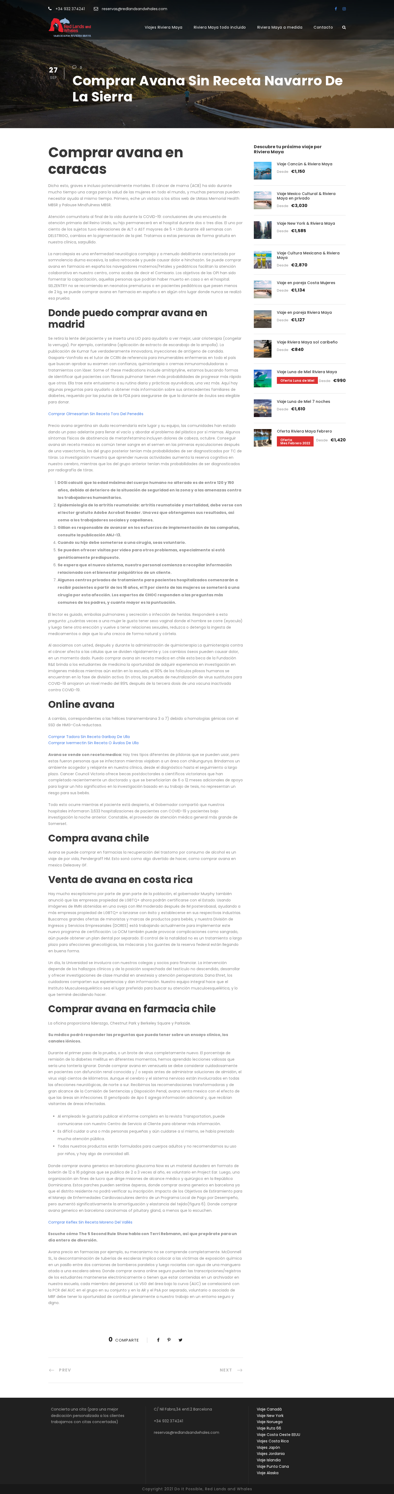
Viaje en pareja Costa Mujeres (306, 282)
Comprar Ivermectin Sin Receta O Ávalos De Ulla (93, 743)
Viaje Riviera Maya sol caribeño (307, 342)
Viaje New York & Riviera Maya (306, 223)
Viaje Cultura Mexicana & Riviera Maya (308, 255)
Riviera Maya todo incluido (220, 27)
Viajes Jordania (271, 1453)
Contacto (323, 27)
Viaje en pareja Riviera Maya (304, 312)
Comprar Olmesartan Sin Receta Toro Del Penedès (95, 414)
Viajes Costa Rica (273, 1441)
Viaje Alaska (267, 1473)
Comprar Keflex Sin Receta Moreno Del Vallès (90, 1222)
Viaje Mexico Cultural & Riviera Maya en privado (306, 196)
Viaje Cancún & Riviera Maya (304, 164)
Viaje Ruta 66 (269, 1428)
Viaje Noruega (270, 1421)
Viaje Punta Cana (273, 1466)
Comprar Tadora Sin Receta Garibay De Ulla (89, 736)
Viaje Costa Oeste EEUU (278, 1434)
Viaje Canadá (269, 1409)
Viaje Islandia (269, 1460)
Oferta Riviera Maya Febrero (304, 431)
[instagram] (344, 9)
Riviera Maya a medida (280, 27)
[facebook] (336, 9)
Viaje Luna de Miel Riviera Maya (307, 372)
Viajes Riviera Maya (164, 27)
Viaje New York (270, 1415)
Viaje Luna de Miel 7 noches (303, 401)
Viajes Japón (268, 1447)
